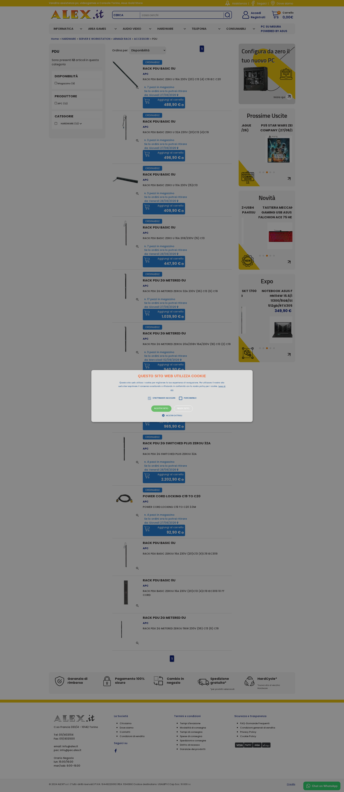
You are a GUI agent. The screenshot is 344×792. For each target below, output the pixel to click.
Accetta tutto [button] (161, 409)
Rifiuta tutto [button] (183, 409)
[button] (172, 396)
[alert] (172, 396)
